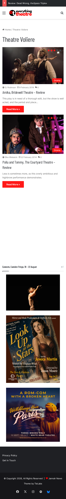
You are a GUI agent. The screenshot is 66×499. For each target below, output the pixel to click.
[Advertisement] (33, 227)
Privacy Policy (9, 455)
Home (7, 29)
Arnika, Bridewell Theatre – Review (23, 92)
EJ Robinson (10, 87)
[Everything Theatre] (21, 13)
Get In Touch (9, 460)
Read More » (13, 109)
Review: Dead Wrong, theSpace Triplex (27, 3)
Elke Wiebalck (11, 157)
